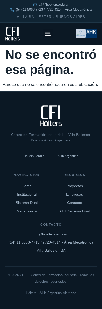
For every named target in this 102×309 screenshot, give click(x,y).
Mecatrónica (26, 211)
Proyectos (74, 186)
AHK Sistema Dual (74, 211)
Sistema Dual (27, 203)
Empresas (74, 194)
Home (27, 186)
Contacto (74, 203)
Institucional (27, 194)
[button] (48, 33)
